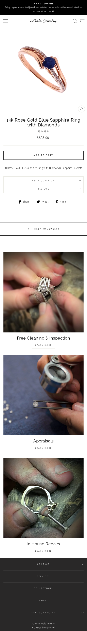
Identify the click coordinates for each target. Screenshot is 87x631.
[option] (43, 7)
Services (43, 576)
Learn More (43, 345)
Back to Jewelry (46, 228)
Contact (43, 564)
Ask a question (43, 180)
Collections (43, 588)
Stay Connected (44, 612)
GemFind (50, 627)
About (43, 600)
